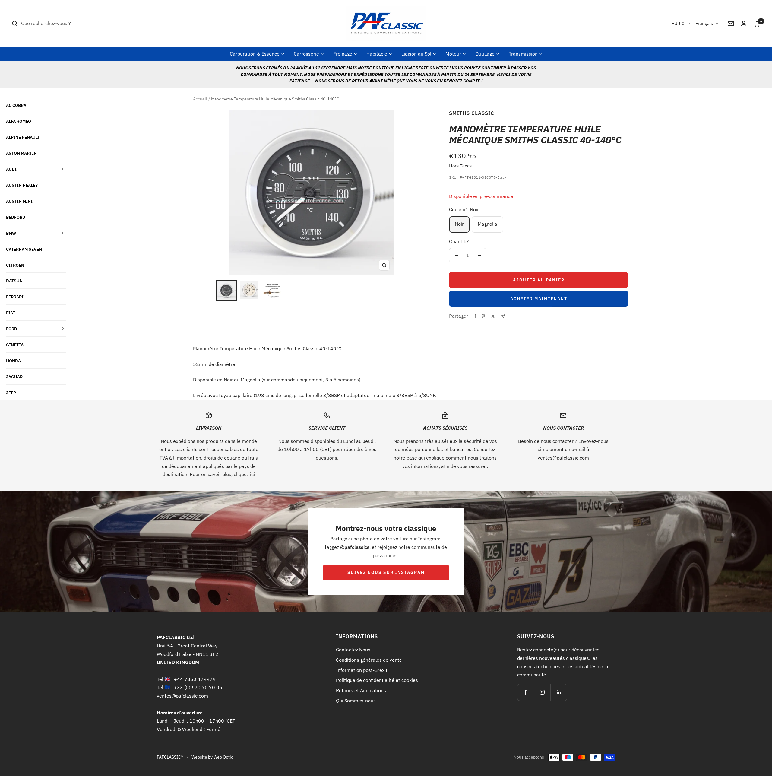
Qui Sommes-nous (356, 701)
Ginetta (15, 345)
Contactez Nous (353, 650)
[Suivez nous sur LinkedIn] (558, 692)
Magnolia (487, 224)
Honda (13, 361)
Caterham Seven (24, 249)
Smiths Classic (471, 113)
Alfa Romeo (18, 121)
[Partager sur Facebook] (475, 316)
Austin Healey (22, 185)
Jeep (11, 393)
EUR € (678, 23)
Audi (11, 169)
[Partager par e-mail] (503, 316)
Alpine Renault (23, 137)
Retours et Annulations (361, 690)
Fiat (10, 313)
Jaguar (14, 377)
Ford (11, 329)
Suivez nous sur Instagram (386, 572)
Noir (459, 224)
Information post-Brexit (362, 670)
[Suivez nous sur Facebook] (525, 692)
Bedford (15, 217)
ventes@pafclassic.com (563, 458)
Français (704, 23)
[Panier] (757, 24)
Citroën (15, 265)
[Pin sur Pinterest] (483, 316)
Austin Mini (19, 201)
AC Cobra (16, 105)
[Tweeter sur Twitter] (492, 316)
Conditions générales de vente (369, 660)
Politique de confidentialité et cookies (377, 680)
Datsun (14, 281)
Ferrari (15, 297)
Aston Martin (21, 153)
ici (252, 474)
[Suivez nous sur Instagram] (542, 692)
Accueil (200, 99)
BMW (11, 233)
